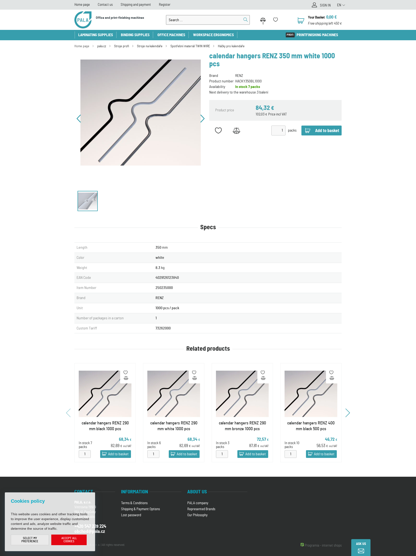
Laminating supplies (95, 35)
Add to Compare (236, 130)
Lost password (131, 515)
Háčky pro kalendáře (231, 46)
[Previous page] (78, 118)
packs (292, 130)
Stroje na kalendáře (149, 46)
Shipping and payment (136, 5)
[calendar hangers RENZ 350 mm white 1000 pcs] (140, 112)
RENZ (239, 76)
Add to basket (118, 454)
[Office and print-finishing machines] (82, 19)
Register (164, 5)
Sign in (325, 5)
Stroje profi (121, 46)
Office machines (171, 35)
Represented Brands (201, 509)
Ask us (361, 544)
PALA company (197, 503)
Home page (82, 5)
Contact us (105, 5)
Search (245, 19)
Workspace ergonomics (213, 35)
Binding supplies (135, 35)
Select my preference (29, 540)
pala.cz (101, 46)
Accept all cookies (69, 540)
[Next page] (202, 118)
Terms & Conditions (134, 503)
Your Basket (316, 17)
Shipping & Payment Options (140, 509)
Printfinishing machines (317, 35)
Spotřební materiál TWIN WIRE (190, 46)
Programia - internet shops (323, 545)
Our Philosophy (197, 515)
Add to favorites (218, 130)
